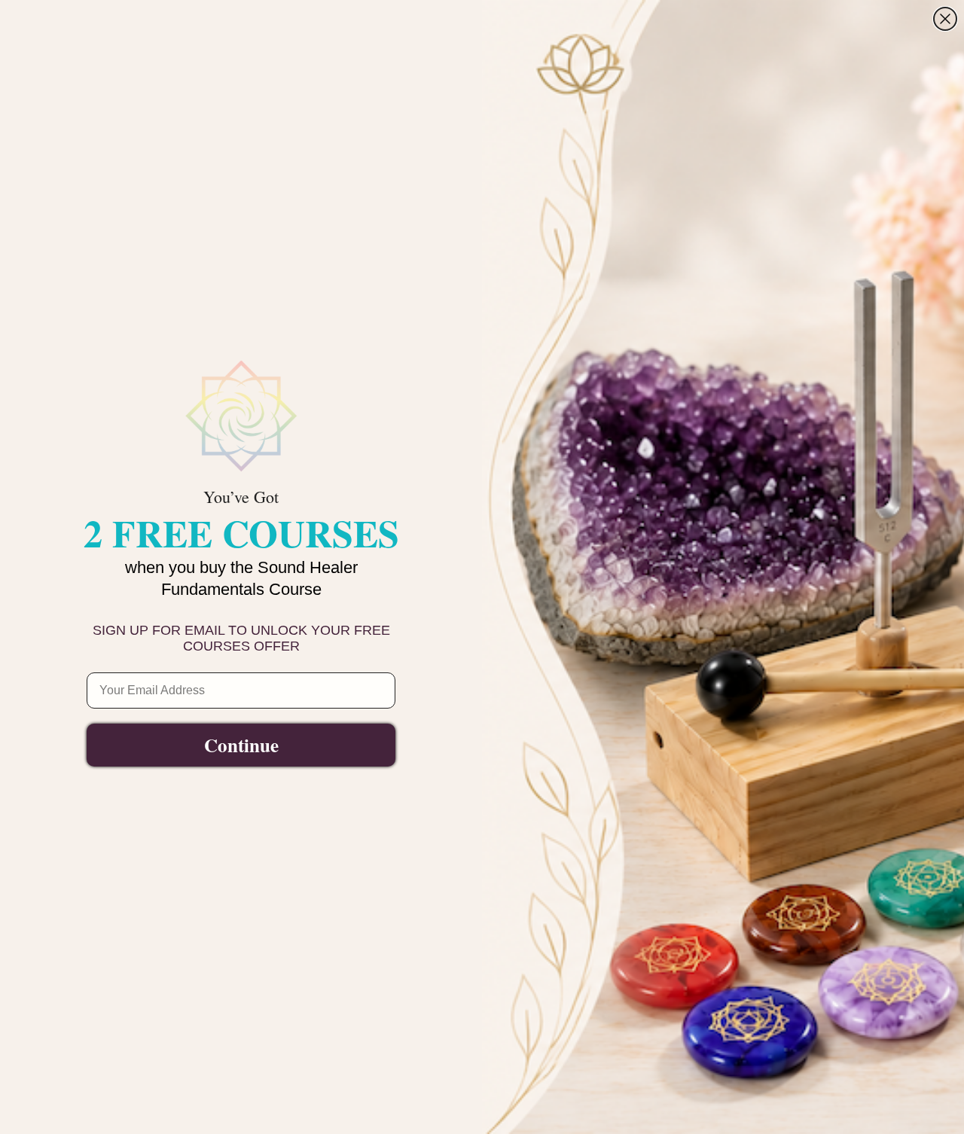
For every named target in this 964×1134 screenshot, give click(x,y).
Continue (241, 745)
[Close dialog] (945, 19)
